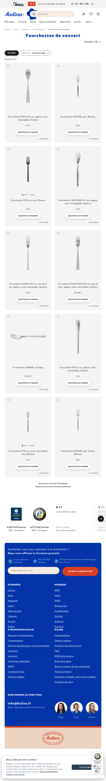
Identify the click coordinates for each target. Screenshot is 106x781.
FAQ (57, 651)
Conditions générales (19, 661)
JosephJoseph (62, 611)
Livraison (12, 656)
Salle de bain (14, 611)
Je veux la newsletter (80, 571)
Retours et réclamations (20, 635)
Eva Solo (59, 627)
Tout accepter (85, 767)
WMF (57, 590)
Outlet (11, 627)
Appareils (13, 601)
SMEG (58, 601)
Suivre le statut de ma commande (72, 666)
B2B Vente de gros (64, 656)
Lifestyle (12, 616)
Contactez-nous (16, 672)
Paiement (13, 651)
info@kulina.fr (19, 703)
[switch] (97, 771)
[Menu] (101, 753)
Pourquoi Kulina (63, 672)
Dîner (10, 596)
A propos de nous (64, 682)
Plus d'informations (49, 772)
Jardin (11, 606)
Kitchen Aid (61, 606)
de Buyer (59, 621)
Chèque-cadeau (16, 677)
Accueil (11, 621)
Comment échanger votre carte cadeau (75, 677)
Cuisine (11, 590)
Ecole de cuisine (63, 661)
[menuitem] (10, 22)
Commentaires (15, 641)
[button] (53, 53)
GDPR (11, 666)
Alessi (58, 596)
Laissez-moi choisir (15, 774)
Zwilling (59, 616)
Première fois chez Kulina (68, 646)
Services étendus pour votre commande (29, 646)
